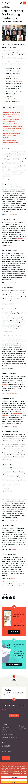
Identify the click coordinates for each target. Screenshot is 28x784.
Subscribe (14, 715)
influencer (9, 343)
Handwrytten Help (17, 21)
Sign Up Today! (14, 631)
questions (4, 384)
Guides (9, 21)
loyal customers (19, 238)
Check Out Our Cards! (14, 664)
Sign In (13, 758)
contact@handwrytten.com (11, 737)
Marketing (19, 81)
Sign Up (6, 757)
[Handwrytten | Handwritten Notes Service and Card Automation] (6, 3)
